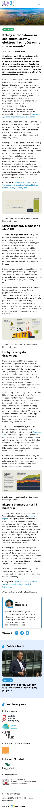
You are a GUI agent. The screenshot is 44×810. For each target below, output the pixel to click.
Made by (6, 806)
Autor (17, 602)
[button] (16, 633)
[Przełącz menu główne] (39, 3)
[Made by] (18, 806)
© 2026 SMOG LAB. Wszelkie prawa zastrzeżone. (17, 799)
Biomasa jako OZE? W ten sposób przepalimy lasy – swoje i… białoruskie (19, 584)
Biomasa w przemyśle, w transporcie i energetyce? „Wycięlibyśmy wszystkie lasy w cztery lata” (20, 185)
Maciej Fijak (20, 51)
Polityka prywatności (11, 794)
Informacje (8, 29)
